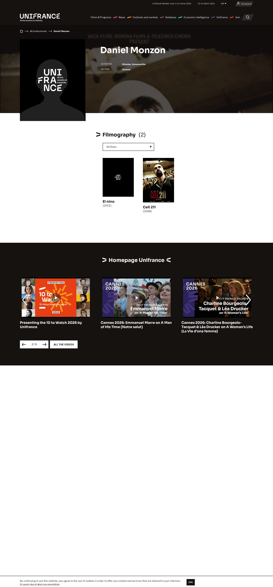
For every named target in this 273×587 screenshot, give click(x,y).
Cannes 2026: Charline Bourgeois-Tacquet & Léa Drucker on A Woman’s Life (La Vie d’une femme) (217, 327)
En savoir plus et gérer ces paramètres (40, 584)
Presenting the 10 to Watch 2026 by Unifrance (51, 325)
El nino (108, 201)
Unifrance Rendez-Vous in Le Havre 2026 (171, 3)
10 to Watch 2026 (206, 3)
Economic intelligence (196, 17)
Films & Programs (101, 17)
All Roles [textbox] (111, 146)
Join (237, 17)
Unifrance (222, 17)
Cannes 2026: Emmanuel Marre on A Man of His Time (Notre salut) (136, 325)
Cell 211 (149, 207)
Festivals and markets (145, 17)
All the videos (64, 344)
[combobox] (128, 147)
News (122, 17)
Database (170, 17)
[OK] (191, 582)
